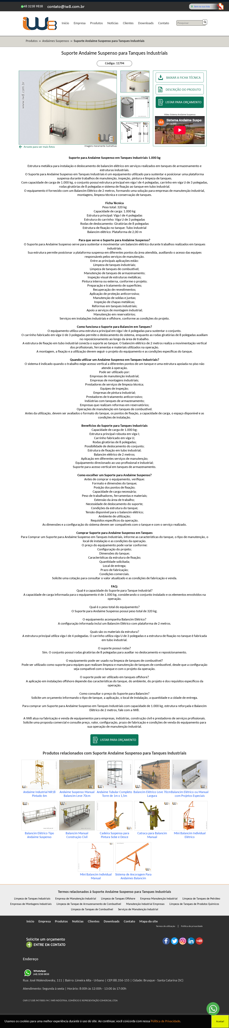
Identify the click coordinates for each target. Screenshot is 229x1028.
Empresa (80, 23)
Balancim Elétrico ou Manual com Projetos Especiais (189, 794)
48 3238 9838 (33, 6)
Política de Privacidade (165, 1021)
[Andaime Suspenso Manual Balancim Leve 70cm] (77, 788)
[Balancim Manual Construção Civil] (77, 829)
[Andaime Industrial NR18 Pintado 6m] (39, 788)
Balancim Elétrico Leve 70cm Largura (152, 794)
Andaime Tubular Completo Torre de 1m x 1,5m (114, 794)
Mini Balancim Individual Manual (96, 876)
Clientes (128, 23)
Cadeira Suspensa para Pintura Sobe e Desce (114, 835)
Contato (163, 23)
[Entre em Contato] (46, 947)
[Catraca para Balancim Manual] (152, 829)
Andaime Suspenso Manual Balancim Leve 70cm (77, 794)
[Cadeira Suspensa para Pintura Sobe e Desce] (114, 829)
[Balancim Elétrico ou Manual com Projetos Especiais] (190, 788)
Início (65, 23)
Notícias (112, 23)
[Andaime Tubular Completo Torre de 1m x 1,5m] (114, 788)
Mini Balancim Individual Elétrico (190, 835)
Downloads (146, 23)
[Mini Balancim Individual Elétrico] (190, 829)
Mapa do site (148, 921)
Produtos (96, 23)
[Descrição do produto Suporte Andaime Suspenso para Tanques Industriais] (180, 93)
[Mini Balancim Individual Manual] (96, 871)
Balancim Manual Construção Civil (77, 835)
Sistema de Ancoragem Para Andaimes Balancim (133, 876)
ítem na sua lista (202, 6)
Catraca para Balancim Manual (152, 835)
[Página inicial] (40, 29)
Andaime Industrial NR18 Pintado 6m (39, 794)
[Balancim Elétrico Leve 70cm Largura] (152, 788)
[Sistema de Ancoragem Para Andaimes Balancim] (133, 871)
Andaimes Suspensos (55, 41)
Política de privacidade (192, 926)
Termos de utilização (165, 926)
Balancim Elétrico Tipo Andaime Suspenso (39, 835)
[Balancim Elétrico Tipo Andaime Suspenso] (39, 829)
